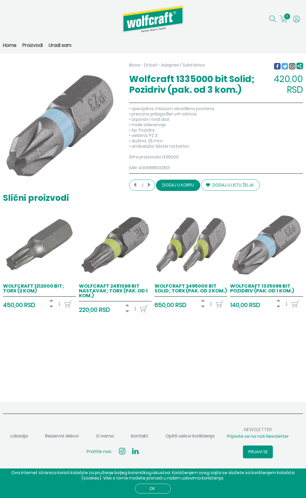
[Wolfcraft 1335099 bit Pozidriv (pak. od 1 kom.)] (266, 279)
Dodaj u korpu (178, 185)
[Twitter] (285, 67)
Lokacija (19, 436)
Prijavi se (258, 452)
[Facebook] (277, 67)
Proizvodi (32, 45)
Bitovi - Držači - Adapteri (154, 65)
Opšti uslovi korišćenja (190, 436)
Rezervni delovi (62, 436)
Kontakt (139, 436)
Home (9, 45)
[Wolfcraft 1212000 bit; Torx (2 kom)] (39, 279)
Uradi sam (60, 45)
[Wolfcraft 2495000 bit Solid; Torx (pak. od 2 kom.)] (190, 279)
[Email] (292, 67)
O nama (105, 436)
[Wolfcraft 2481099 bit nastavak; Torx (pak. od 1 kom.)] (115, 279)
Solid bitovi (194, 65)
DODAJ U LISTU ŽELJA (232, 185)
